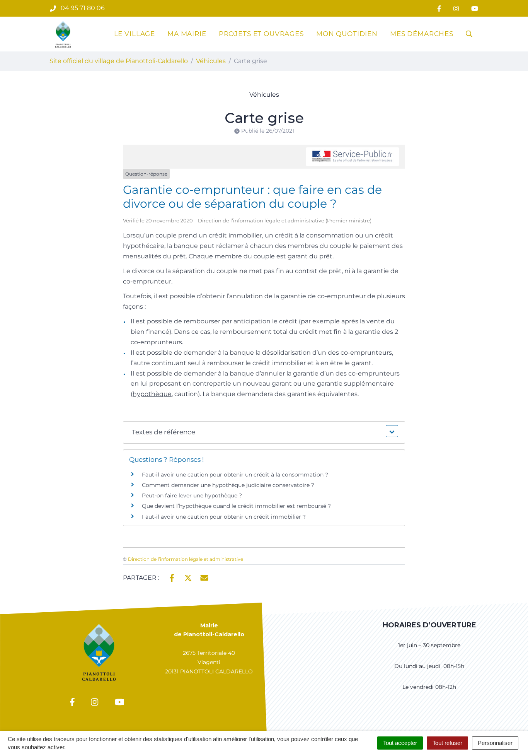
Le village (134, 34)
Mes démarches (421, 34)
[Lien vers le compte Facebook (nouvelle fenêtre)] (439, 8)
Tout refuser (447, 743)
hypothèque (152, 394)
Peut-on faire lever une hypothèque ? (192, 495)
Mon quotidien (347, 34)
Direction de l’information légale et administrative (185, 559)
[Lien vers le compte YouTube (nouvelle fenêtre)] (474, 8)
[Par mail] (204, 577)
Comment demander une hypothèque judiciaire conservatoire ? (228, 485)
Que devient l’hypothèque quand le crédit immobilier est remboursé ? (236, 505)
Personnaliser (495, 743)
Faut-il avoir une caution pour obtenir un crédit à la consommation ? (235, 474)
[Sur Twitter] (188, 577)
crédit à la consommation (314, 235)
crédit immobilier (235, 235)
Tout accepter (400, 743)
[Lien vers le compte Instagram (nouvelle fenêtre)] (456, 8)
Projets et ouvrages (261, 34)
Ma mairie (186, 34)
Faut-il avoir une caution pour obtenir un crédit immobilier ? (224, 516)
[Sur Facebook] (172, 577)
